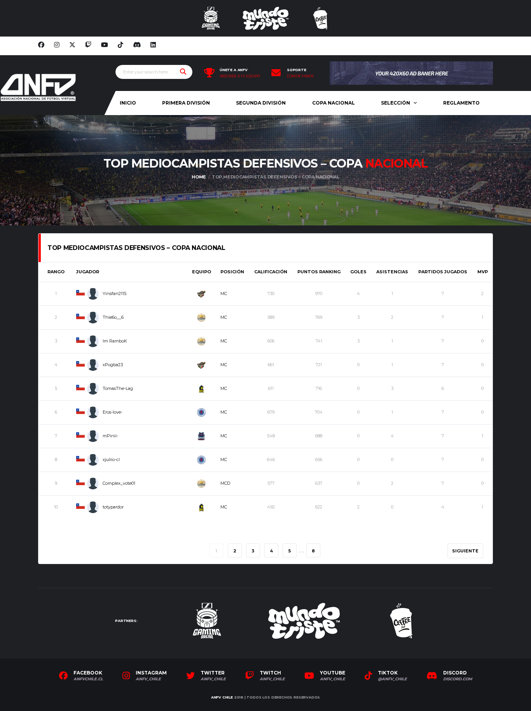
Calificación (270, 271)
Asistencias (392, 271)
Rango (56, 271)
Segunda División (261, 103)
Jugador (87, 271)
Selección (395, 103)
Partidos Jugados (442, 271)
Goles (358, 271)
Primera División (186, 103)
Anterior (64, 551)
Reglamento (461, 103)
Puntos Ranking (319, 271)
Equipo (201, 271)
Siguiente (465, 551)
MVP (482, 271)
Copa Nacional (333, 103)
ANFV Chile (222, 697)
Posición (232, 271)
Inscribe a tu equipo (240, 76)
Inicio (128, 103)
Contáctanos (300, 76)
